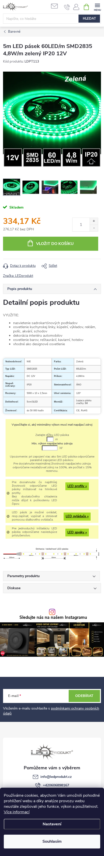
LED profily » (77, 486)
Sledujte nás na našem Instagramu (53, 618)
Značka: (18, 276)
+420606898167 (56, 785)
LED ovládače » (77, 516)
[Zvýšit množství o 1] (94, 221)
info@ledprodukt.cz (56, 776)
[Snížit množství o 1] (94, 228)
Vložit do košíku (55, 243)
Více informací (17, 812)
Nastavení (52, 824)
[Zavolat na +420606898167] (67, 7)
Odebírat (84, 695)
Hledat (89, 18)
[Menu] (97, 6)
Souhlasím (52, 841)
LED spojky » (77, 532)
